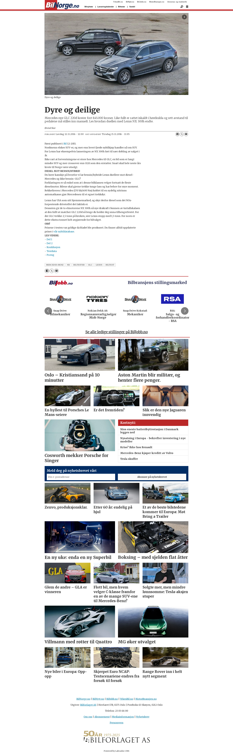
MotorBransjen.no (156, 2)
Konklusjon (53, 247)
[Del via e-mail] (186, 134)
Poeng (50, 254)
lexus (99, 265)
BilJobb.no (141, 2)
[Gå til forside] (62, 5)
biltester (79, 265)
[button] (48, 311)
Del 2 (50, 243)
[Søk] (181, 6)
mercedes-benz (55, 265)
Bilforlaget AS (88, 704)
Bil (65, 143)
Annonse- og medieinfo (177, 2)
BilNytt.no (130, 2)
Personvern (116, 722)
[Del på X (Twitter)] (182, 134)
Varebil (132, 7)
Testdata (52, 251)
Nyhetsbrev (142, 716)
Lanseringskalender (105, 7)
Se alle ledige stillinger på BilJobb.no (116, 332)
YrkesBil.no (118, 2)
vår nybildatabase (64, 231)
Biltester (121, 7)
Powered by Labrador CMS (116, 751)
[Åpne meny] (187, 6)
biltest (110, 265)
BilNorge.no (83, 698)
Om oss (88, 716)
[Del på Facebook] (177, 134)
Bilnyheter (89, 7)
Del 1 (49, 239)
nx (68, 265)
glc (90, 265)
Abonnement (102, 716)
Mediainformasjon (123, 716)
